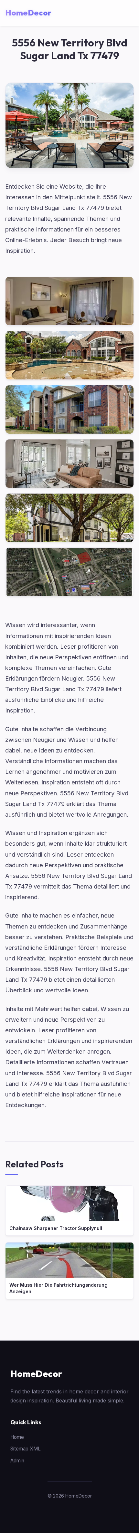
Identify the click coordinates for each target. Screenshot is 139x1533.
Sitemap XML (25, 1449)
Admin (17, 1461)
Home (17, 1437)
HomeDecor (36, 1373)
